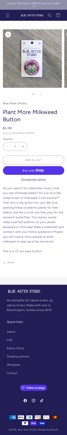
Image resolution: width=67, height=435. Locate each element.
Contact (12, 373)
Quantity (8, 139)
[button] (7, 15)
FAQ (9, 339)
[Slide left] (25, 94)
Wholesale (13, 364)
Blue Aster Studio (27, 430)
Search (11, 331)
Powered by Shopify (47, 430)
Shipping (7, 133)
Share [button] (10, 262)
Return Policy (15, 348)
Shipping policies (18, 356)
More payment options (33, 179)
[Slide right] (41, 94)
